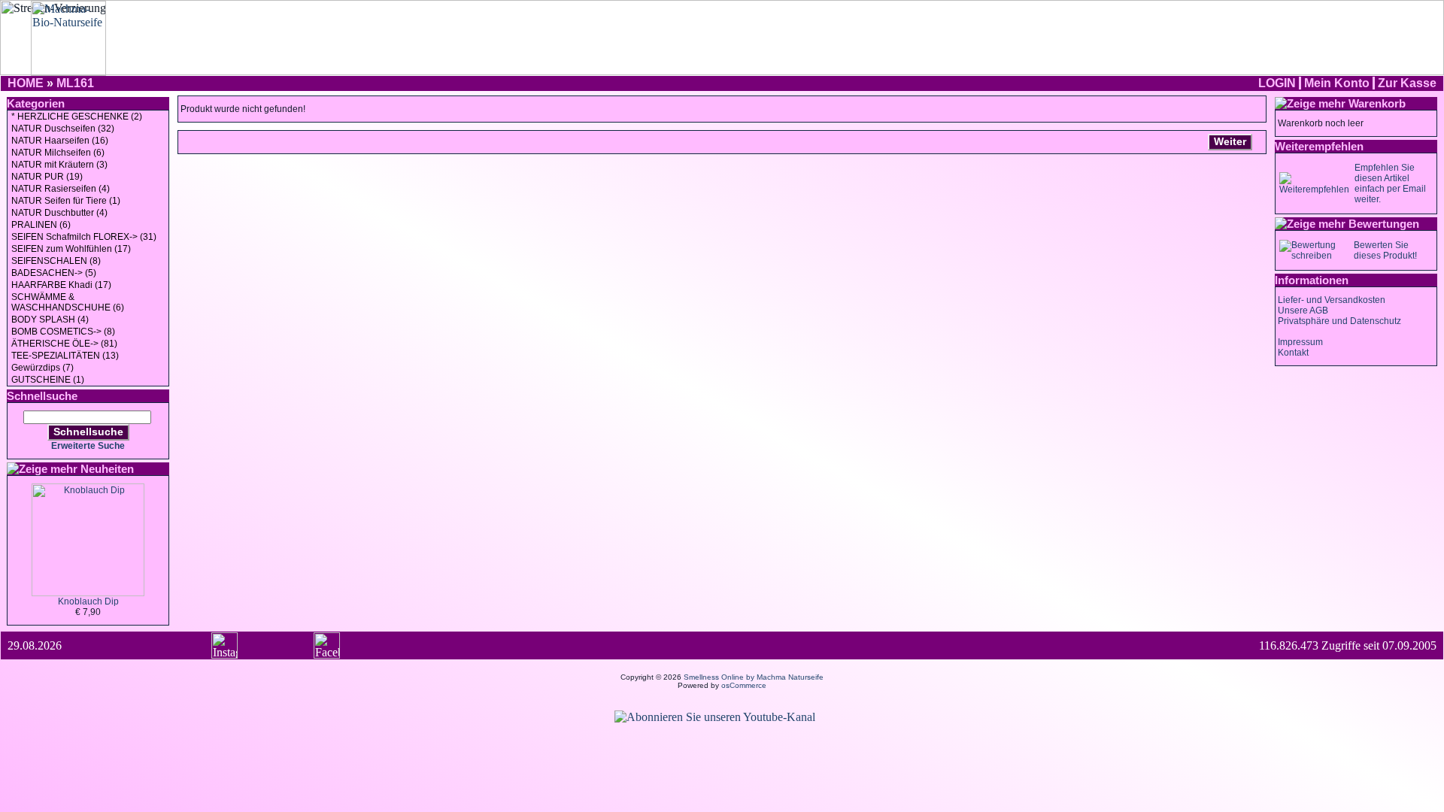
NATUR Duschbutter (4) (59, 213)
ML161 (75, 83)
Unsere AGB (1303, 310)
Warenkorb (1377, 103)
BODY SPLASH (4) (50, 319)
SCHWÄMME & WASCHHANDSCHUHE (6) (67, 302)
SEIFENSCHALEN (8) (56, 261)
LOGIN (1277, 83)
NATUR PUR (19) (47, 176)
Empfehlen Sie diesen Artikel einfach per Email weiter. (1390, 183)
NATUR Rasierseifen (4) (60, 188)
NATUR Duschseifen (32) (62, 128)
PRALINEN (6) (41, 225)
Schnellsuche (88, 432)
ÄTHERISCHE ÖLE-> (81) (64, 343)
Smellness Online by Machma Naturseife (754, 677)
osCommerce (743, 685)
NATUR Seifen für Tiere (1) (65, 200)
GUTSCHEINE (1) (47, 379)
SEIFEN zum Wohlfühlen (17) (71, 249)
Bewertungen (1383, 223)
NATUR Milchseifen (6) (58, 152)
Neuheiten (107, 468)
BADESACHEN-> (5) (53, 273)
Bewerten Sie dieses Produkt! (1385, 250)
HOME (26, 83)
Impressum (1300, 342)
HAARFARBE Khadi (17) (61, 285)
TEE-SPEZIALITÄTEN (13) (65, 355)
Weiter (1230, 141)
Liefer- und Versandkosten (1331, 300)
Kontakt (1293, 352)
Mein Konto (1337, 83)
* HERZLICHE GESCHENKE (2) (76, 116)
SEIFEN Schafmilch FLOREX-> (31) (83, 237)
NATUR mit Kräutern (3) (59, 164)
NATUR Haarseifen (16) (59, 140)
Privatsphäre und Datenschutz (1339, 321)
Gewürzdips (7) (42, 367)
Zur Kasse (1407, 83)
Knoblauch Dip (88, 601)
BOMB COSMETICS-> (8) (63, 331)
